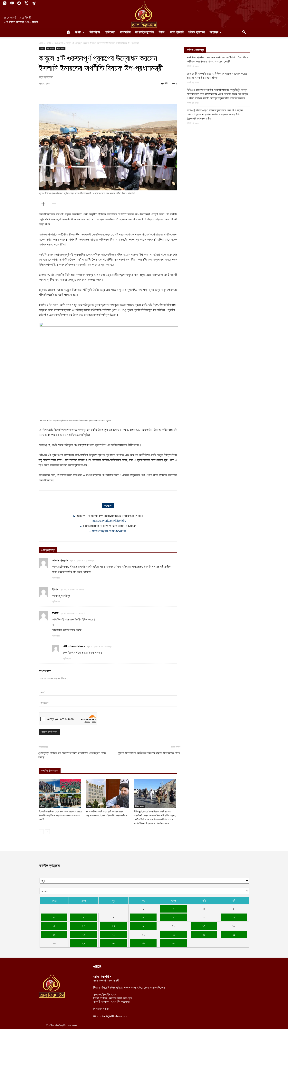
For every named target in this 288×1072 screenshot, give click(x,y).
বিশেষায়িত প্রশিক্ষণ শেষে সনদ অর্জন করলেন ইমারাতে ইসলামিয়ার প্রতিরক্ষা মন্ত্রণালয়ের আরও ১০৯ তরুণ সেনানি (60, 815)
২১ (113, 934)
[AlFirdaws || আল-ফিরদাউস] (144, 14)
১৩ (83, 926)
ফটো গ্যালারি (177, 32)
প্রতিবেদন (110, 32)
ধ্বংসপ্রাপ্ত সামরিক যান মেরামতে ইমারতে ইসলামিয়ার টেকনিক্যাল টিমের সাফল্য (72, 755)
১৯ (54, 934)
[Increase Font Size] (44, 204)
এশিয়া (49, 43)
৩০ (173, 943)
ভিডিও (162, 32)
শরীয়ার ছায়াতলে (196, 32)
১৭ (203, 926)
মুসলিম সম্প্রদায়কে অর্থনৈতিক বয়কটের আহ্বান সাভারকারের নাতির (149, 753)
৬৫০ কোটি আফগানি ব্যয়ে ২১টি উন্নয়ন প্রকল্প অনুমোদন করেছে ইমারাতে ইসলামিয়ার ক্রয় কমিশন (217, 76)
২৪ (204, 934)
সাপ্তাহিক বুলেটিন (144, 32)
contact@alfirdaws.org (112, 1016)
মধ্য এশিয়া (59, 43)
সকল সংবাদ (60, 48)
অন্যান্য (214, 32)
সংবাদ (78, 32)
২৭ (83, 943)
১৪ (113, 926)
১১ (233, 917)
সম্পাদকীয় (125, 32)
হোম (41, 43)
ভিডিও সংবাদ (139, 806)
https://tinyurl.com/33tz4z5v (109, 520)
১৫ (143, 926)
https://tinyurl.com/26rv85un (109, 530)
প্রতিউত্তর (56, 578)
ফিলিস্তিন (95, 32)
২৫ (233, 934)
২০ (83, 934)
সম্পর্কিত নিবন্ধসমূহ (49, 770)
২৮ (113, 943)
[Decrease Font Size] (55, 204)
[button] (244, 32)
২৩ (173, 934)
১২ (54, 926)
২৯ (143, 943)
